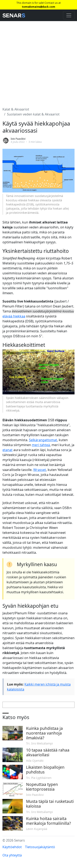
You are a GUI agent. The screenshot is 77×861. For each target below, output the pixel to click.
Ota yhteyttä (12, 855)
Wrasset (39, 469)
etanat (7, 450)
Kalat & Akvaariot (15, 109)
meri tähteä (41, 445)
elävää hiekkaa (13, 316)
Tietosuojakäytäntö (40, 847)
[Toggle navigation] (69, 15)
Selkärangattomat (43, 440)
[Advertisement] (38, 61)
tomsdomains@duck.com (38, 6)
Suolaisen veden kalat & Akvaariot (33, 114)
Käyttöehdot (12, 847)
